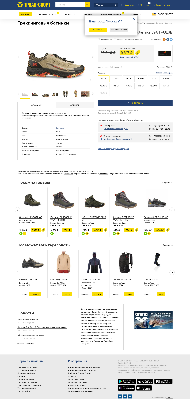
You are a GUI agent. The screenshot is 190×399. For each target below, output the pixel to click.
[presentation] (19, 56)
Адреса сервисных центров (82, 370)
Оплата (21, 376)
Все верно (98, 29)
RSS (32, 343)
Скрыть (166, 182)
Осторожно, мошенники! (80, 391)
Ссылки (72, 376)
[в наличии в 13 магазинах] (83, 233)
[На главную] (33, 4)
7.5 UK (116, 78)
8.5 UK (141, 78)
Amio (169, 397)
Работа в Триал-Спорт (79, 373)
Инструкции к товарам (29, 385)
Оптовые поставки (77, 382)
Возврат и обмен (26, 373)
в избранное (106, 39)
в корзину (137, 103)
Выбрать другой (119, 29)
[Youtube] (125, 396)
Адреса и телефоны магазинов (84, 367)
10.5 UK (116, 85)
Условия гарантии (26, 388)
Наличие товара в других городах (113, 149)
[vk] (167, 39)
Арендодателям (76, 385)
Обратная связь (76, 379)
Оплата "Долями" (26, 379)
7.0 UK (103, 78)
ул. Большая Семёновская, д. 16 (118, 139)
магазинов (68, 173)
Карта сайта (23, 391)
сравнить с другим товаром (129, 39)
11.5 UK (141, 85)
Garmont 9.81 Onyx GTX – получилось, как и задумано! (42, 327)
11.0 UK (129, 85)
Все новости (23, 343)
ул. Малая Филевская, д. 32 (116, 128)
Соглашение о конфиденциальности (87, 388)
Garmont (60, 128)
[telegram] (171, 39)
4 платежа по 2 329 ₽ (129, 57)
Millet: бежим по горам (27, 319)
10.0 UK (103, 85)
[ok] (164, 39)
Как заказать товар (27, 367)
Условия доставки (26, 370)
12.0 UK (153, 85)
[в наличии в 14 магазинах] (52, 233)
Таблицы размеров (27, 382)
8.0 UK (128, 78)
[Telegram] (130, 396)
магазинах (103, 173)
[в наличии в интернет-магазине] (24, 233)
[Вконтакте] (120, 396)
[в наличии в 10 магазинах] (20, 233)
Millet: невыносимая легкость (30, 335)
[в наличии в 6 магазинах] (114, 233)
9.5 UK (166, 78)
